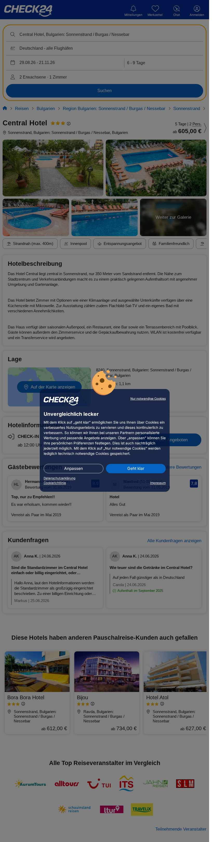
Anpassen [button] (73, 468)
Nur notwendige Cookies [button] (148, 398)
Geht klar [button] (135, 468)
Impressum (158, 483)
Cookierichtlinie (55, 483)
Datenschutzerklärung (59, 478)
